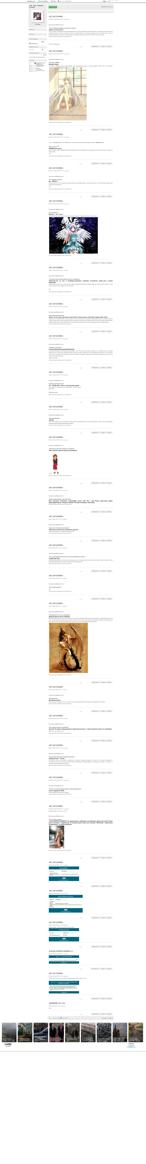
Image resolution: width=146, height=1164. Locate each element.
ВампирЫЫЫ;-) (64, 868)
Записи (30, 5)
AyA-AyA (29, 7)
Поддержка (104, 1)
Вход (47, 1)
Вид (106, 1)
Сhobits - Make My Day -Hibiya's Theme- (65, 927)
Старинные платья (64, 929)
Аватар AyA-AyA (37, 16)
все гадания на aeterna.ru (65, 911)
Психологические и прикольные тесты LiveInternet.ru (60, 36)
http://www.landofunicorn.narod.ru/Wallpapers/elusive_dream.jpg (68, 904)
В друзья (38, 24)
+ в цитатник (66, 19)
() (98, 46)
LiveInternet (31, 1)
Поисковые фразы (41, 70)
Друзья (34, 5)
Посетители (39, 69)
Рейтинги (54, 1)
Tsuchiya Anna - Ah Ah (62, 811)
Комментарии (40, 5)
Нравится (103, 46)
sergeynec (43, 57)
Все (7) (44, 54)
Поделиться (109, 46)
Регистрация (41, 1)
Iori (30, 57)
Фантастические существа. (65, 896)
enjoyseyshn (37, 57)
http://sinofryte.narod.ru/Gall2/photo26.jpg (69, 874)
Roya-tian (33, 57)
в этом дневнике (33, 43)
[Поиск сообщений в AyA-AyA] (42, 41)
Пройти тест (64, 962)
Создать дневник (53, 7)
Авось (60, 1)
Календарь (110, 1018)
